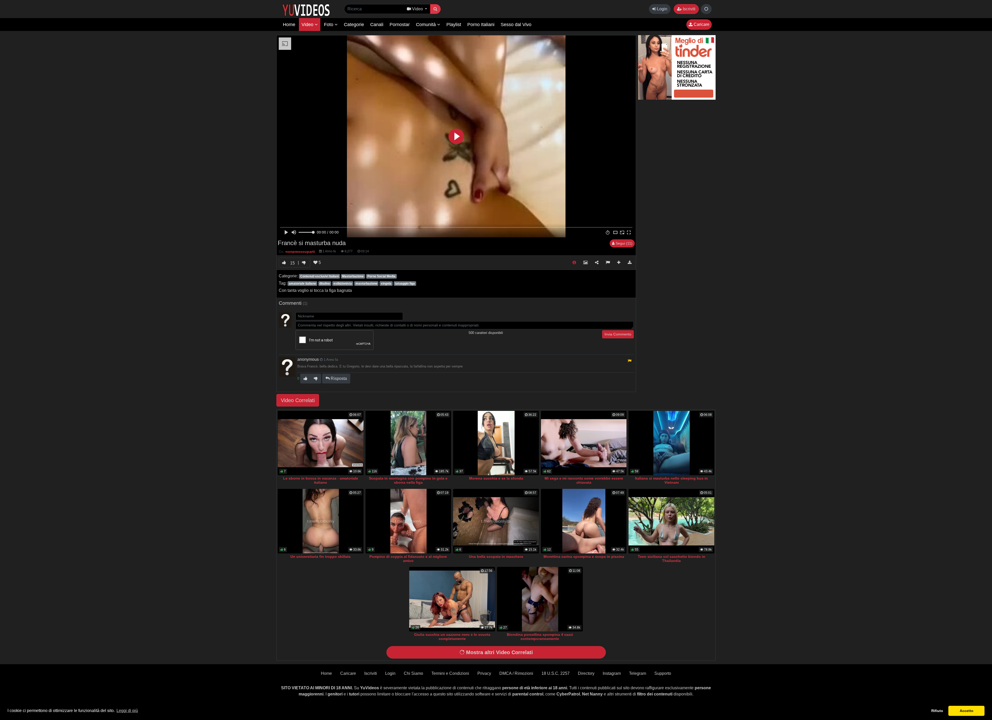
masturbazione (366, 283)
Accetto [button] (966, 711)
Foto (329, 24)
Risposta (338, 378)
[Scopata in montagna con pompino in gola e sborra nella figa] (408, 443)
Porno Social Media (381, 276)
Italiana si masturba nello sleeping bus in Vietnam (671, 480)
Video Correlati (298, 400)
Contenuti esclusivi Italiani (319, 276)
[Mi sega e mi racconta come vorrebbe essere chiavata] (584, 443)
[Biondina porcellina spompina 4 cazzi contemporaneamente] (540, 599)
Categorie (354, 24)
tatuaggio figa (405, 283)
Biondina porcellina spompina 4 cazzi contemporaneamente (540, 636)
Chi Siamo (413, 673)
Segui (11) (623, 243)
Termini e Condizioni (450, 673)
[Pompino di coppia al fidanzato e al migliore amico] (408, 521)
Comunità (426, 24)
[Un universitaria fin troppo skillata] (320, 521)
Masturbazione (353, 276)
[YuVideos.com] (306, 9)
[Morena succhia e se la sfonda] (496, 443)
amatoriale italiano (302, 283)
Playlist (453, 24)
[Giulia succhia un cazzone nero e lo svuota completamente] (452, 599)
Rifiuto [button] (937, 711)
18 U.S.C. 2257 (555, 673)
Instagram (612, 673)
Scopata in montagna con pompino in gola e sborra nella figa (408, 480)
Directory (586, 673)
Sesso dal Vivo (516, 24)
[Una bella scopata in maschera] (496, 521)
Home (289, 24)
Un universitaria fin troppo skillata (320, 556)
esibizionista (343, 283)
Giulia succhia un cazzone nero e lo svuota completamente (452, 636)
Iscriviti (688, 9)
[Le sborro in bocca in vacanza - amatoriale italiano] (320, 443)
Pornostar (400, 24)
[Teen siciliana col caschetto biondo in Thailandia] (671, 521)
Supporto (662, 673)
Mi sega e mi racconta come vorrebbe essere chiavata (584, 480)
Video (308, 24)
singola (386, 283)
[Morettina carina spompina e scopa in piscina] (584, 521)
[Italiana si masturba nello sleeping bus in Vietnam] (671, 443)
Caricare (701, 24)
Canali (376, 24)
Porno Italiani (480, 24)
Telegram (637, 673)
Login (661, 9)
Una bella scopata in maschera (496, 556)
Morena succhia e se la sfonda (496, 478)
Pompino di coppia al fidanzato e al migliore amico (408, 558)
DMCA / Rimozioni (516, 673)
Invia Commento (618, 334)
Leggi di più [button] (127, 710)
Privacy (484, 673)
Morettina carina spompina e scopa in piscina (584, 556)
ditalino (324, 283)
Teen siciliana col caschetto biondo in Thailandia (671, 558)
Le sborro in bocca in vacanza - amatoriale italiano (320, 480)
